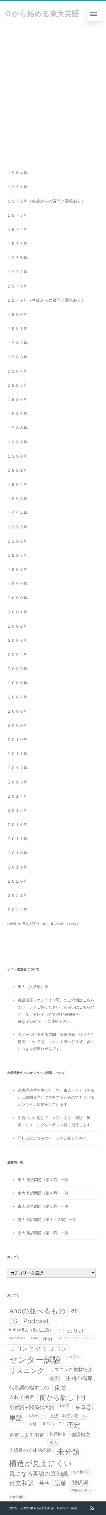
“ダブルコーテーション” (75, 1338)
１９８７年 (17, 413)
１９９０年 (17, 455)
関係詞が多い (81, 1490)
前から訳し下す (63, 1397)
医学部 (83, 1407)
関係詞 (80, 1482)
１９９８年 (17, 569)
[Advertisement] (53, 84)
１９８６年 (17, 399)
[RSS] (92, 1508)
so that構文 (17, 1338)
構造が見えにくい (40, 1463)
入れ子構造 (21, 1397)
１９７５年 (17, 243)
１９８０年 (17, 314)
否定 (73, 1425)
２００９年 (17, 725)
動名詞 (64, 1406)
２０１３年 (17, 781)
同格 (33, 1423)
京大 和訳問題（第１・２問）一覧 (47, 1219)
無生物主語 (81, 1472)
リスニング (26, 1371)
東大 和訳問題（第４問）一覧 (43, 1193)
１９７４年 (17, 229)
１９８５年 (17, 385)
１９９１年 (17, 470)
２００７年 (17, 696)
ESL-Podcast (29, 1321)
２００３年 (17, 640)
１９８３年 (17, 356)
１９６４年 (17, 172)
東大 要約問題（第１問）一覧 (43, 1179)
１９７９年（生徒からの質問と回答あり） (46, 300)
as (74, 1310)
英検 (44, 1483)
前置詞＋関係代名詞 (31, 1407)
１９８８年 (17, 427)
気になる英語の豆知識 (38, 1473)
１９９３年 (17, 498)
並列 (55, 1378)
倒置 (60, 1387)
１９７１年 (17, 186)
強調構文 (57, 1434)
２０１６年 (17, 824)
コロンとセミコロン (38, 1348)
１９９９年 (17, 583)
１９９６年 (17, 540)
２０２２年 (17, 909)
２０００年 (17, 597)
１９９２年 (17, 484)
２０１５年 (17, 810)
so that (75, 1331)
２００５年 (17, 668)
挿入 (53, 1442)
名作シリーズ (52, 1423)
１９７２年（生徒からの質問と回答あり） (46, 200)
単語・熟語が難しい (68, 1416)
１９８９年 (17, 441)
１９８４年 (17, 370)
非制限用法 (17, 1497)
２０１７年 (17, 838)
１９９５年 (17, 526)
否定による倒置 (26, 1435)
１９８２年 (17, 342)
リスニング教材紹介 (71, 1369)
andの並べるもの (37, 1310)
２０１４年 (17, 796)
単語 (16, 1417)
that (47, 1339)
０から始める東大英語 (41, 13)
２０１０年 (17, 739)
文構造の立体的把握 (30, 1450)
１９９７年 (17, 555)
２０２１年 (17, 895)
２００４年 (17, 654)
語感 (60, 1483)
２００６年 (17, 682)
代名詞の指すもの (29, 1387)
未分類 (68, 1451)
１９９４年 (17, 512)
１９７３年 (17, 215)
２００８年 (17, 711)
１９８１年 (17, 328)
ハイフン (73, 1357)
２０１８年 (17, 852)
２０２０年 (17, 881)
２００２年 (17, 625)
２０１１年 (17, 753)
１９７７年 (17, 271)
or (60, 1329)
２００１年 (17, 611)
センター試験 (35, 1359)
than (34, 1338)
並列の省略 (79, 1378)
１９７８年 (17, 285)
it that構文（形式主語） (31, 1330)
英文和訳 (21, 1483)
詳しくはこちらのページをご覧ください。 (54, 1138)
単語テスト (37, 1416)
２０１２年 (17, 767)
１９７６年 (17, 257)
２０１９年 (17, 866)
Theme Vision (66, 1508)
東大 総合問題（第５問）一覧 (43, 1206)
